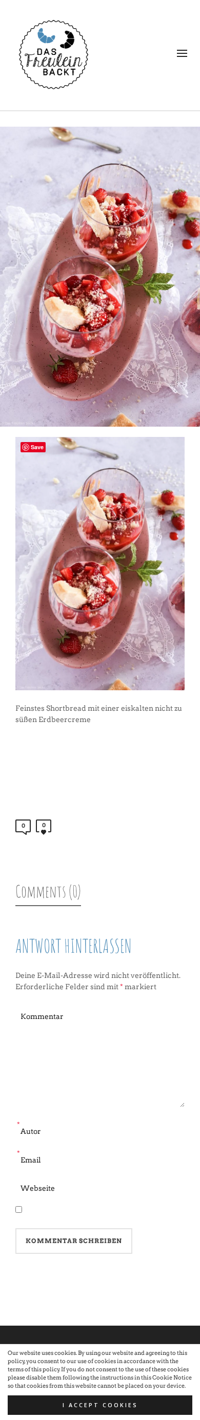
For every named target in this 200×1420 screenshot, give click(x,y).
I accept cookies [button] (100, 1405)
